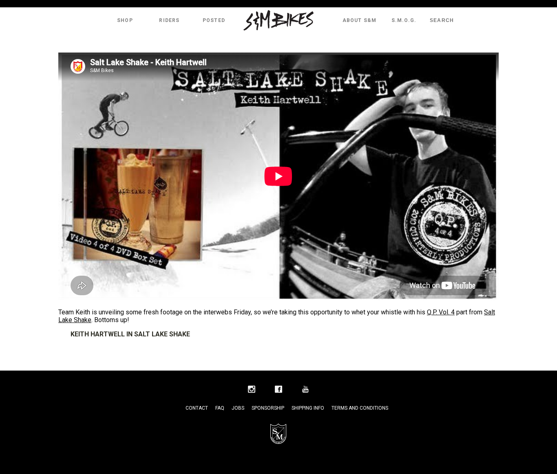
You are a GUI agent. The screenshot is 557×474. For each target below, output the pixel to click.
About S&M (360, 20)
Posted (214, 20)
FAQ (219, 408)
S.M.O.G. (404, 20)
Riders (169, 20)
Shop (125, 20)
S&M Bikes (278, 20)
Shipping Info (308, 408)
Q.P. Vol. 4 (441, 312)
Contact (197, 408)
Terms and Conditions (360, 408)
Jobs (238, 408)
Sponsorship (268, 408)
